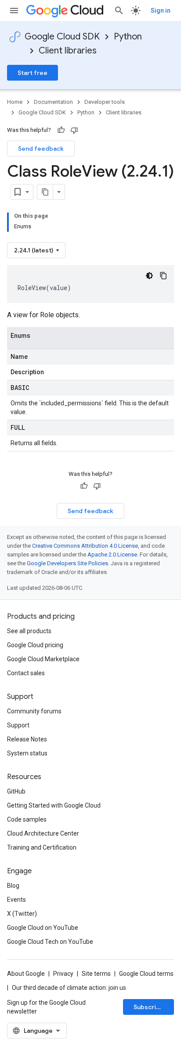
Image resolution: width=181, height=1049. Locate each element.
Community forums (34, 711)
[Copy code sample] (163, 276)
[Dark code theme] (149, 276)
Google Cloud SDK (62, 36)
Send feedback (41, 148)
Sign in (160, 10)
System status (27, 753)
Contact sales (26, 673)
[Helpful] (61, 130)
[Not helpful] (74, 130)
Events (16, 899)
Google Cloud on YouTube (42, 927)
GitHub (16, 791)
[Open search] (119, 10)
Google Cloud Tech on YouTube (50, 941)
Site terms (96, 973)
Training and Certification (41, 847)
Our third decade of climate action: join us (69, 987)
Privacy (63, 973)
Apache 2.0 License (112, 554)
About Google (26, 973)
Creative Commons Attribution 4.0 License (85, 545)
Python (128, 36)
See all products (29, 630)
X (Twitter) (22, 913)
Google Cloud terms (146, 973)
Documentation (53, 102)
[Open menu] (14, 10)
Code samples (27, 819)
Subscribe (149, 1007)
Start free (32, 73)
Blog (13, 885)
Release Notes (27, 739)
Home (14, 102)
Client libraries (68, 50)
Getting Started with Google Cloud (54, 805)
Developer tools (104, 102)
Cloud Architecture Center (43, 833)
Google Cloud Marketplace (43, 659)
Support (18, 725)
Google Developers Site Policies (67, 563)
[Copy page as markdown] (45, 191)
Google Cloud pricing (35, 645)
